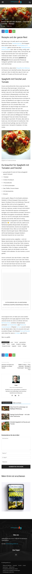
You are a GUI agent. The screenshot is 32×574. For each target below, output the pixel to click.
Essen (5, 6)
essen (11, 342)
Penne (8, 344)
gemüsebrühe (23, 342)
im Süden (17, 333)
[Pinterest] (10, 31)
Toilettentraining (16, 43)
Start (2, 6)
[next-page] (5, 430)
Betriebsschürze (6, 323)
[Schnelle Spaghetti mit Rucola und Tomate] (5, 426)
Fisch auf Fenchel (25, 331)
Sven (4, 26)
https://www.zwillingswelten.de (16, 387)
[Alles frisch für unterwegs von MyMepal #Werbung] (5, 408)
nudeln (3, 344)
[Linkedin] (16, 396)
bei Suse (18, 327)
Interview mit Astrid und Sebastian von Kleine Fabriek (8, 366)
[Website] (19, 396)
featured (6, 19)
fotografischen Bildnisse (23, 68)
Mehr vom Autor (17, 403)
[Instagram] (12, 396)
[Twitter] (6, 31)
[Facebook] (3, 31)
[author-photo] (16, 383)
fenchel (16, 342)
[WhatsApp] (13, 31)
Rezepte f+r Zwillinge (21, 344)
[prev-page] (2, 430)
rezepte (13, 344)
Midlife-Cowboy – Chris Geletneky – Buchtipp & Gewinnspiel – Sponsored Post (23, 367)
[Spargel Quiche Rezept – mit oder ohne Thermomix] (5, 417)
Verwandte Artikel (6, 403)
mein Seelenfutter (12, 325)
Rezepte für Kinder (6, 346)
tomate (19, 346)
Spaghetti (14, 346)
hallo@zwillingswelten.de (12, 543)
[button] (10, 569)
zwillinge (24, 346)
